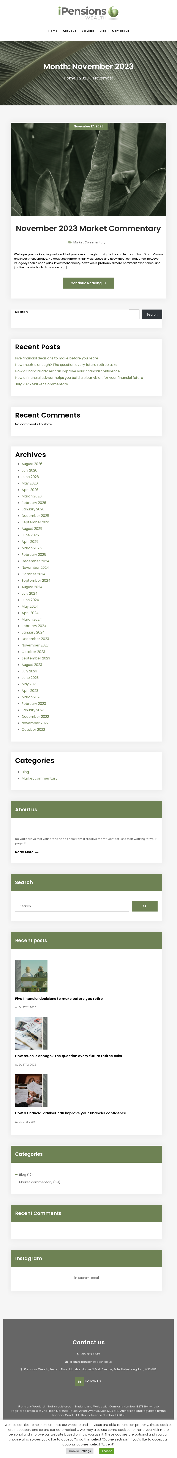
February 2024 (34, 625)
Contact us (120, 31)
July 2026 (29, 470)
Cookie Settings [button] (80, 1451)
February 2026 (34, 502)
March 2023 (31, 697)
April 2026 (30, 489)
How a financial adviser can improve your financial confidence (67, 371)
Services (88, 31)
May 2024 (30, 606)
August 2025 (32, 528)
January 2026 (33, 509)
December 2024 (35, 561)
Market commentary (39, 778)
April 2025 (30, 541)
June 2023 (30, 677)
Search (21, 312)
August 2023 (32, 664)
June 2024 (30, 599)
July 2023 (29, 671)
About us (69, 31)
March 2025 (32, 548)
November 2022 (35, 723)
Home (52, 31)
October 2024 (34, 574)
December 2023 (35, 638)
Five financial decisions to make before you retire (56, 358)
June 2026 (30, 476)
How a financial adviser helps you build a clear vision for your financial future (79, 377)
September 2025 (36, 522)
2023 (84, 78)
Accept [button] (106, 1451)
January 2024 (33, 632)
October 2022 (33, 729)
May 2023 (30, 684)
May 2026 (30, 483)
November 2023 (35, 645)
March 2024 (32, 619)
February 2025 (34, 554)
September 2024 (36, 580)
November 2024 (35, 567)
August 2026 (32, 463)
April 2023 (30, 690)
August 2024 (32, 586)
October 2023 (33, 651)
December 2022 (35, 716)
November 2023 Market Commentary (88, 228)
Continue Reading (87, 283)
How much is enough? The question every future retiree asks (66, 364)
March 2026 (32, 496)
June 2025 (30, 535)
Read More (24, 852)
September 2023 (36, 658)
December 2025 (35, 515)
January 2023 (33, 710)
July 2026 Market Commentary (41, 384)
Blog (103, 31)
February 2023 (34, 703)
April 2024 (30, 612)
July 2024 (30, 593)
